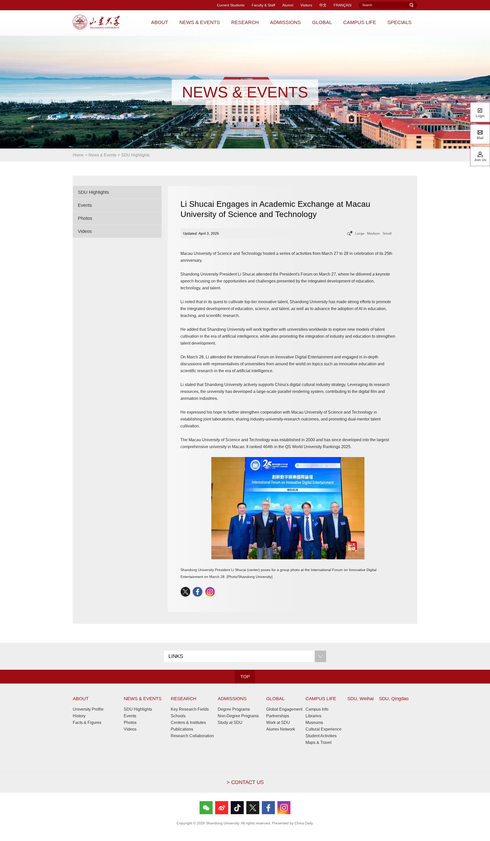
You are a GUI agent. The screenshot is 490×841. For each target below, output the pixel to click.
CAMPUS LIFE (320, 698)
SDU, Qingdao (394, 698)
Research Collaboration (192, 736)
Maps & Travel (318, 742)
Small (387, 233)
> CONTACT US (245, 782)
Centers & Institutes (188, 722)
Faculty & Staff (263, 5)
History (79, 716)
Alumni (287, 5)
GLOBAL (275, 698)
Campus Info (316, 709)
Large (359, 233)
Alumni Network (280, 729)
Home (78, 155)
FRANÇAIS (342, 5)
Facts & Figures (87, 722)
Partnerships (277, 716)
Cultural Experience (323, 729)
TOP (245, 676)
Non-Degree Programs (238, 716)
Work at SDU (278, 722)
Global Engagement (284, 709)
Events (85, 205)
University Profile (88, 709)
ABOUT (81, 698)
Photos (85, 218)
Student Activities (321, 736)
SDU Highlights (135, 155)
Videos (85, 231)
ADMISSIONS (232, 698)
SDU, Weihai (360, 698)
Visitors (306, 5)
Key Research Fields (190, 709)
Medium (373, 233)
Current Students (230, 5)
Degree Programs (234, 709)
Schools (178, 716)
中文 (322, 5)
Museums (314, 722)
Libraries (313, 716)
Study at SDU (230, 722)
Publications (182, 729)
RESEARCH (183, 698)
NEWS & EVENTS (143, 698)
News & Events (102, 155)
